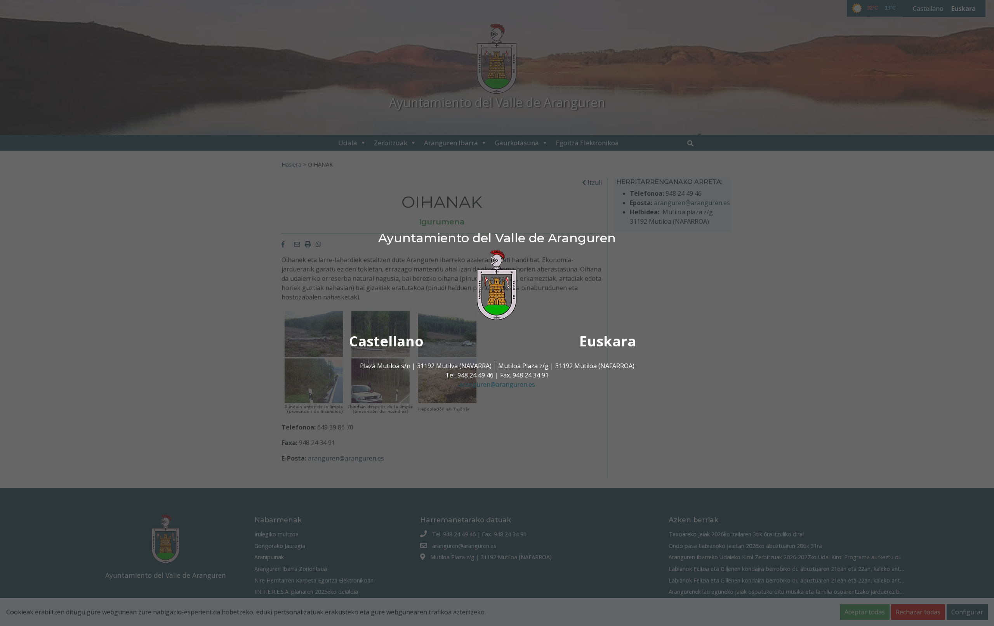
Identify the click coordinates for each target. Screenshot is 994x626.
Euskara (607, 341)
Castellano (386, 341)
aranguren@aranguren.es (497, 384)
